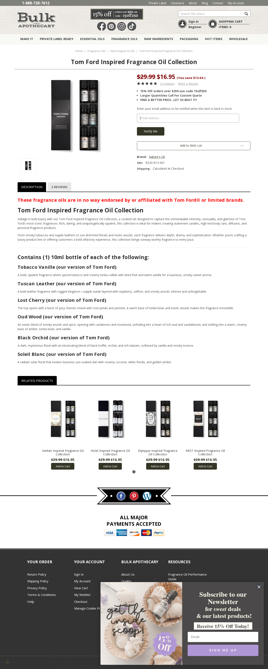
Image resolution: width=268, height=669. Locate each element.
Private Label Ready (56, 39)
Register (194, 27)
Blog (205, 3)
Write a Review (188, 84)
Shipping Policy (37, 581)
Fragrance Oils (124, 39)
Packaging (189, 39)
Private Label (157, 3)
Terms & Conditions (41, 595)
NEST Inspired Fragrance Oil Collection (205, 452)
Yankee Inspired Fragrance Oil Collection (63, 452)
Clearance (177, 3)
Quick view (63, 418)
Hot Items (213, 39)
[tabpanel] (62, 430)
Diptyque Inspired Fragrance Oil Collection (158, 452)
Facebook (101, 26)
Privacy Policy (37, 588)
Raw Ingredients (158, 39)
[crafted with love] (7, 661)
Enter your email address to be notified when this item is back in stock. (184, 109)
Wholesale (238, 39)
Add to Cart (63, 466)
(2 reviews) (167, 84)
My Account (236, 3)
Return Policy (36, 574)
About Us (128, 574)
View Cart (81, 588)
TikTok (131, 26)
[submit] (246, 13)
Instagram (121, 26)
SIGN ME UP (223, 650)
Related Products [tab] (37, 380)
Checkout (80, 601)
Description (31, 187)
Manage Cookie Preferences (94, 608)
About (193, 3)
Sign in (193, 21)
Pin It (111, 26)
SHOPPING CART (231, 21)
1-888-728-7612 (35, 2)
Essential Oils (92, 39)
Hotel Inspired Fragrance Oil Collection (110, 452)
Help (30, 601)
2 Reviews (59, 187)
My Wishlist (82, 595)
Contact (218, 3)
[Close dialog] (259, 587)
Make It (26, 39)
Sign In (79, 574)
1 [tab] (133, 471)
